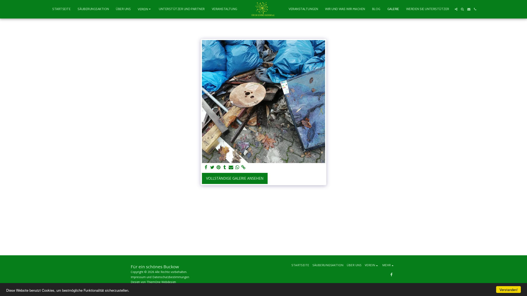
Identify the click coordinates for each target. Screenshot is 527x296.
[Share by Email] (231, 167)
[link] (243, 167)
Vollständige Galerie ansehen (235, 178)
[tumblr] (225, 167)
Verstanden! (508, 289)
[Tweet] (212, 167)
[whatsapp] (237, 167)
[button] (145, 9)
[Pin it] (218, 167)
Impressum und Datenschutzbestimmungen (160, 277)
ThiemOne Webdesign (161, 282)
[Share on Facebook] (206, 167)
